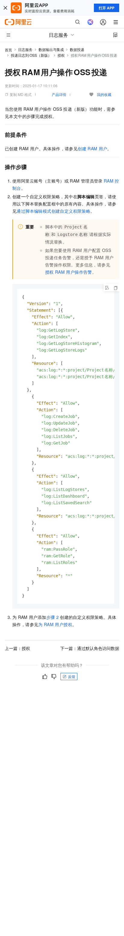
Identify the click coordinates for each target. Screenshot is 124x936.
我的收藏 (104, 94)
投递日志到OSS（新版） (31, 55)
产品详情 (59, 94)
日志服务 (25, 49)
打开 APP (106, 8)
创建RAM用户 (92, 148)
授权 (61, 55)
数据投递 (77, 49)
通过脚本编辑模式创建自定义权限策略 (53, 211)
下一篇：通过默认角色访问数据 (89, 648)
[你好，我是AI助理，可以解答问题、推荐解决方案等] (90, 22)
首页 (8, 49)
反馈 (71, 676)
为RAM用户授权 (55, 624)
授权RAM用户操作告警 (68, 272)
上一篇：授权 (17, 648)
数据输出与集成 (51, 49)
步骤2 (52, 617)
